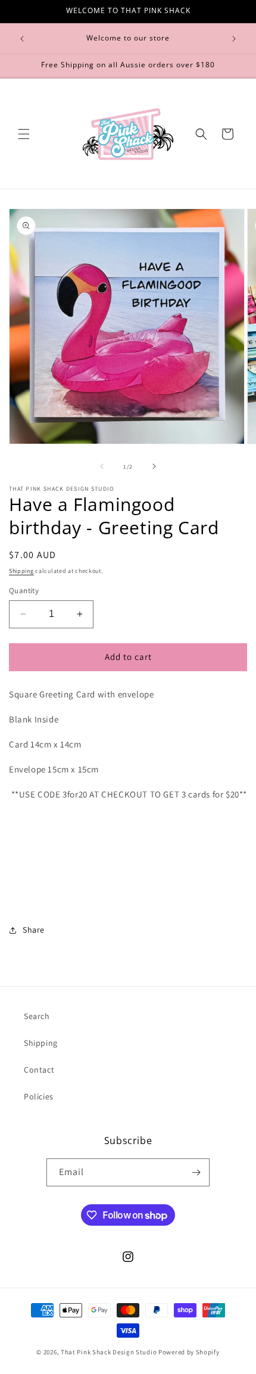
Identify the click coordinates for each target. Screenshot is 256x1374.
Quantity (24, 590)
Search (37, 1016)
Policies (39, 1096)
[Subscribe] (196, 1172)
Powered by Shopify (189, 1352)
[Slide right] (154, 466)
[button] (24, 134)
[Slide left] (102, 466)
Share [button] (34, 929)
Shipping (21, 571)
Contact (39, 1069)
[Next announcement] (234, 39)
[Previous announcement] (22, 39)
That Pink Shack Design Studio (109, 1352)
